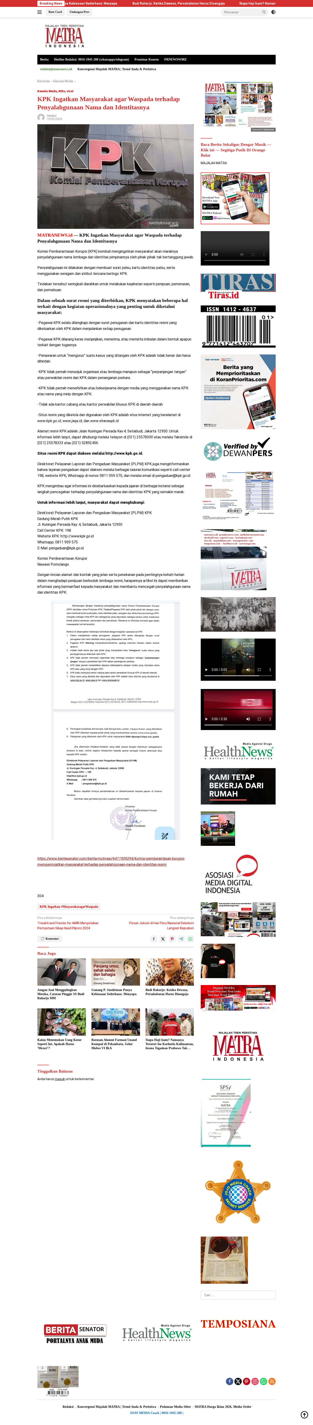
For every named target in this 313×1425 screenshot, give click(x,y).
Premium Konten (147, 59)
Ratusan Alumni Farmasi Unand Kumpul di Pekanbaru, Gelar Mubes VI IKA (114, 1044)
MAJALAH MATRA (214, 163)
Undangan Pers (79, 12)
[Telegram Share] (181, 938)
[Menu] (40, 12)
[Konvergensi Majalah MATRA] (63, 36)
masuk (60, 1079)
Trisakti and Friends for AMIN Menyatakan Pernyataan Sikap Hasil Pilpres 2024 (68, 923)
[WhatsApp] (263, 1382)
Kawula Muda (47, 91)
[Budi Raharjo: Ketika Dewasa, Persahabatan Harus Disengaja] (170, 972)
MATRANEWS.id (54, 235)
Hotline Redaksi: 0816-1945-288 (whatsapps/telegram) (91, 59)
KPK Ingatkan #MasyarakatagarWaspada (69, 906)
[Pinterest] (246, 1382)
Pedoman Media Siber (175, 1406)
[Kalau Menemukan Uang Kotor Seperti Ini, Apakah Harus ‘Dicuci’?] (61, 1022)
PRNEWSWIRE (175, 59)
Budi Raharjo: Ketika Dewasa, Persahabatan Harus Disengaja (126, 3)
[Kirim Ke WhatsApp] (190, 938)
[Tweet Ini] (162, 938)
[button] (264, 12)
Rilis (61, 91)
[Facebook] (229, 1382)
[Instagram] (255, 1382)
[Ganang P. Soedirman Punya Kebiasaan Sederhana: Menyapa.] (115, 972)
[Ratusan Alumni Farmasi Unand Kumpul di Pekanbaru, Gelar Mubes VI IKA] (115, 1022)
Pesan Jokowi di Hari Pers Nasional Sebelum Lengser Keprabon (161, 923)
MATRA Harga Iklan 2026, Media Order (223, 1406)
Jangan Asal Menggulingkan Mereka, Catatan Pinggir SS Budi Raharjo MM (60, 994)
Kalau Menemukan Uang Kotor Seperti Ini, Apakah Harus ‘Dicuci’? (59, 1044)
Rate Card (55, 12)
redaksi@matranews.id (56, 69)
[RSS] (272, 1382)
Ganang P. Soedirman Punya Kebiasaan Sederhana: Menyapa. (114, 992)
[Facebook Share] (153, 938)
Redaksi (51, 115)
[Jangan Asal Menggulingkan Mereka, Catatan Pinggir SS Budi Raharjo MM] (61, 972)
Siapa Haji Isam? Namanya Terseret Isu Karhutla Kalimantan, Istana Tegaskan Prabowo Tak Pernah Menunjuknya (170, 1044)
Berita (44, 59)
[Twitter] (238, 1382)
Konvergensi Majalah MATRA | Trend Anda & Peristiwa (116, 69)
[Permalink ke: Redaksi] (41, 117)
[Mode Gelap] (273, 12)
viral (70, 91)
